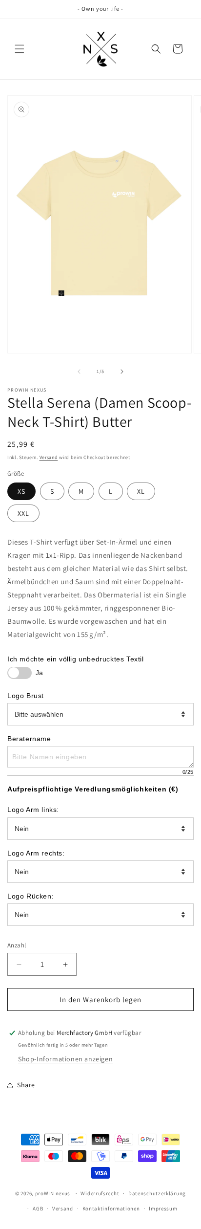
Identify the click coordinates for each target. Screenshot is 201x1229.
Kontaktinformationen (111, 1208)
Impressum (163, 1208)
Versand (49, 457)
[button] (19, 49)
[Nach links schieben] (79, 371)
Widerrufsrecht (99, 1193)
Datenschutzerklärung (157, 1193)
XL (141, 491)
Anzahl (16, 945)
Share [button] (26, 1084)
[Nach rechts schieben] (122, 371)
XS (21, 491)
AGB (38, 1208)
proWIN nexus (52, 1193)
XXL (23, 513)
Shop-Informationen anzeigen (65, 1058)
